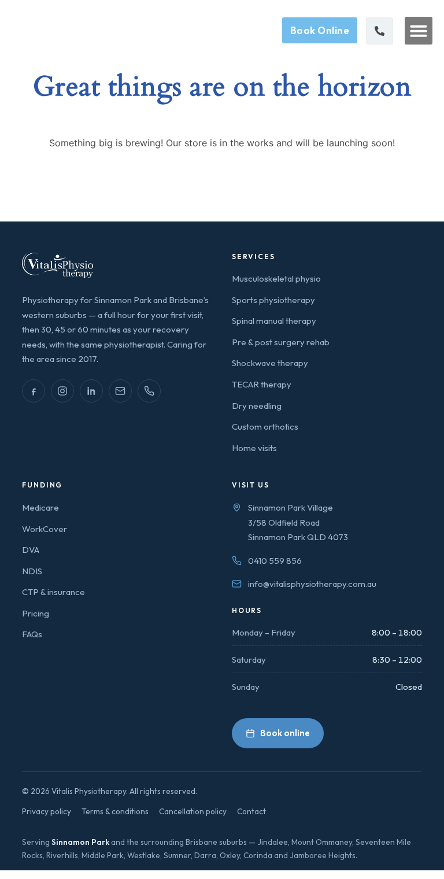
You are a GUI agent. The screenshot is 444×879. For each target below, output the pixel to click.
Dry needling (257, 405)
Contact (251, 811)
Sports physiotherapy (273, 299)
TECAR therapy (261, 384)
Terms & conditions (115, 811)
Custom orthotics (265, 426)
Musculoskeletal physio (276, 278)
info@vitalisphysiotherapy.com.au (312, 583)
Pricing (35, 613)
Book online (285, 732)
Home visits (254, 447)
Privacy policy (46, 811)
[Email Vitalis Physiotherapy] (120, 390)
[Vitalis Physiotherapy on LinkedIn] (91, 390)
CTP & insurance (53, 591)
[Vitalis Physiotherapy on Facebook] (33, 390)
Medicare (40, 507)
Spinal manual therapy (274, 320)
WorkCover (44, 528)
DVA (30, 549)
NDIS (32, 571)
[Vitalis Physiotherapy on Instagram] (62, 390)
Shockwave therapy (270, 362)
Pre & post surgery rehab (281, 342)
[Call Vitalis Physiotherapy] (149, 390)
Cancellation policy (193, 811)
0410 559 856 (275, 560)
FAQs (32, 634)
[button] (418, 31)
